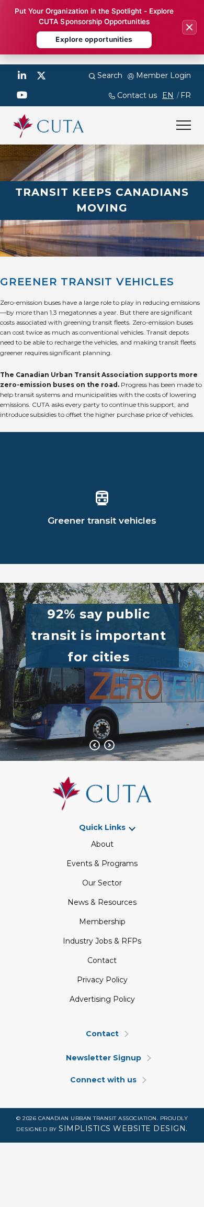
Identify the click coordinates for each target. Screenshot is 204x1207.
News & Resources (102, 902)
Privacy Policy (102, 979)
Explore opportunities (93, 39)
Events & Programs (102, 863)
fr (185, 95)
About (102, 844)
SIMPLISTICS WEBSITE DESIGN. (123, 1128)
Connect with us (103, 1080)
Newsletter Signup (103, 1058)
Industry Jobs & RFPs (102, 941)
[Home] (48, 124)
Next (110, 745)
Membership (102, 921)
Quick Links (102, 827)
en (168, 95)
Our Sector (102, 883)
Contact (102, 960)
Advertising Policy (102, 999)
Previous (95, 745)
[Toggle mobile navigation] (183, 125)
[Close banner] (189, 27)
